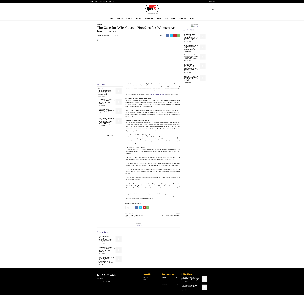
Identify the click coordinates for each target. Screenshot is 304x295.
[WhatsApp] (178, 35)
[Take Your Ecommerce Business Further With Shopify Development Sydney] (203, 78)
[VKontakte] (106, 281)
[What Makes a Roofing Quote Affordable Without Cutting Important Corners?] (119, 102)
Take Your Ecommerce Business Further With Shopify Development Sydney (191, 78)
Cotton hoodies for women (135, 203)
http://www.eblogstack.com (110, 137)
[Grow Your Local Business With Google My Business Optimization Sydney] (119, 111)
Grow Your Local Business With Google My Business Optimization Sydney (106, 111)
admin (99, 35)
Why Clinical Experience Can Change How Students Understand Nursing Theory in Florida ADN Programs (106, 121)
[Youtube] (109, 281)
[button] (213, 9)
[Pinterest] (175, 35)
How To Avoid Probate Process (170, 215)
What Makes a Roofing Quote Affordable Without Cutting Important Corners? (106, 101)
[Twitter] (171, 35)
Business (99, 24)
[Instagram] (101, 281)
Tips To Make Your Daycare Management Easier (134, 216)
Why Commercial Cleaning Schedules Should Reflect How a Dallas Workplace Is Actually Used (105, 91)
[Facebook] (167, 35)
